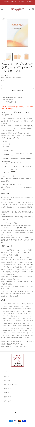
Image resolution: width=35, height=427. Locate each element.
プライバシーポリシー (10, 385)
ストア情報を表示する (9, 102)
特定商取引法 (7, 397)
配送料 (5, 77)
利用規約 (6, 393)
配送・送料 (7, 381)
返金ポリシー (7, 389)
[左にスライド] (2, 57)
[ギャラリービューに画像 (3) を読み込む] (26, 57)
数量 (2, 80)
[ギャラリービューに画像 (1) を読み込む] (8, 57)
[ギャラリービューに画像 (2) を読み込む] (17, 57)
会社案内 (6, 376)
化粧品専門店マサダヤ (19, 423)
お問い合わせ (7, 401)
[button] (2, 9)
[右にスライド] (33, 57)
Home (5, 405)
